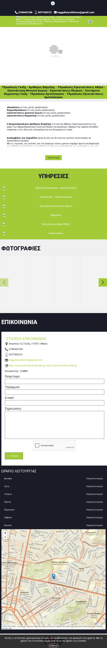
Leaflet (4, 626)
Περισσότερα (53, 158)
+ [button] (5, 533)
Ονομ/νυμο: (12, 376)
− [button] (5, 537)
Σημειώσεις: (13, 408)
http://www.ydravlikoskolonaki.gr (27, 365)
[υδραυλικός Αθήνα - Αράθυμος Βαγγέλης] (53, 3)
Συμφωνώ (54, 645)
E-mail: (9, 398)
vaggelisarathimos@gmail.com (26, 359)
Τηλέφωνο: (12, 387)
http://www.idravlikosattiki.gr (61, 365)
